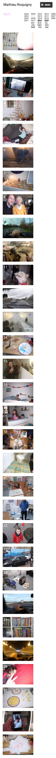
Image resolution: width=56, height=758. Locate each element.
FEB (40, 27)
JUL (46, 23)
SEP (33, 23)
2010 (46, 18)
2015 (40, 16)
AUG (39, 23)
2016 (40, 14)
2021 (26, 20)
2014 (40, 18)
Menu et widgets (46, 5)
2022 (26, 18)
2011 (46, 16)
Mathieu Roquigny (17, 5)
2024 (26, 14)
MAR (33, 27)
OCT (46, 21)
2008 (53, 14)
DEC (33, 21)
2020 (33, 14)
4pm (7, 14)
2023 (26, 16)
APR (47, 25)
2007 (53, 16)
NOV (39, 21)
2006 (53, 18)
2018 (33, 18)
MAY (40, 25)
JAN (46, 27)
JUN (33, 25)
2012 (46, 14)
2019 (33, 16)
